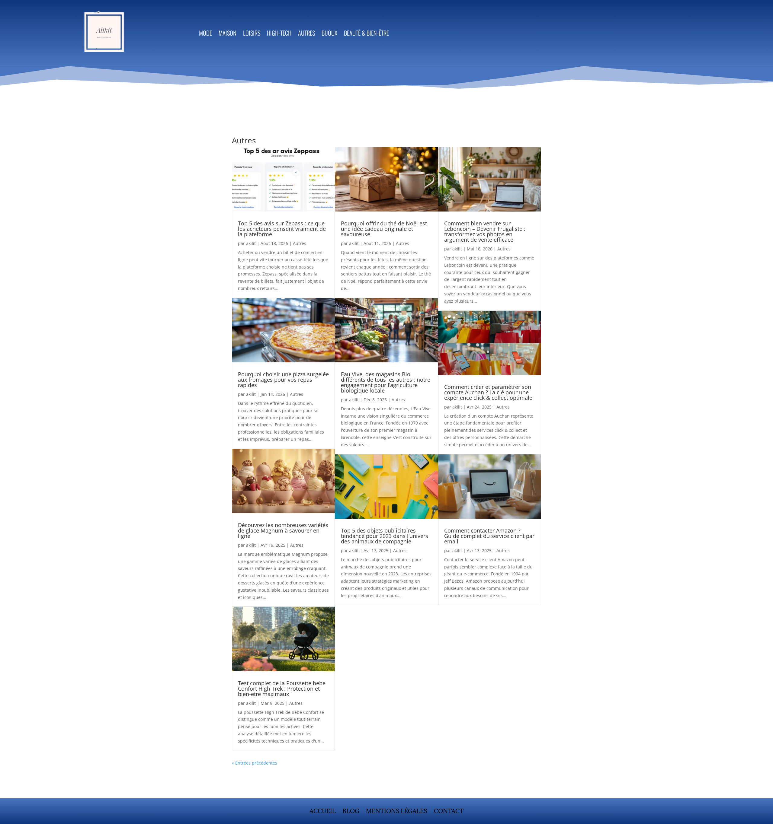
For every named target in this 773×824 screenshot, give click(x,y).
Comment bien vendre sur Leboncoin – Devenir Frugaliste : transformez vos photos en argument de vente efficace (484, 231)
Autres (306, 34)
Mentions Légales (396, 812)
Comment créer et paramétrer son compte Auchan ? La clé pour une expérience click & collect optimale (488, 392)
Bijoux (329, 34)
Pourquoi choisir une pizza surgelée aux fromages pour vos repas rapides (283, 380)
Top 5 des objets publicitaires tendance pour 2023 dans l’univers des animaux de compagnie (384, 536)
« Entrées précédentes (254, 763)
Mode (205, 34)
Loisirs (251, 34)
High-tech (279, 34)
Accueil (323, 812)
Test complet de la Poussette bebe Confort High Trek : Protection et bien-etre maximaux (282, 688)
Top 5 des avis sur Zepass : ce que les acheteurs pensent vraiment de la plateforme (282, 229)
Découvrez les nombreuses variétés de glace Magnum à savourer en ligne (283, 530)
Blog (350, 812)
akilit (251, 243)
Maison (227, 34)
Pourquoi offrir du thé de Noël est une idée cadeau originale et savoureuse (384, 229)
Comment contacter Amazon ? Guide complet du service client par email (489, 536)
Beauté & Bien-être (366, 34)
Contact (448, 812)
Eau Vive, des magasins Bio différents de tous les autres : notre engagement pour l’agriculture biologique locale (385, 382)
